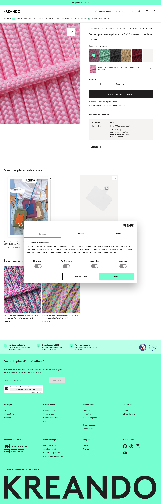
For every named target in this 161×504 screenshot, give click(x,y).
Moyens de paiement (91, 418)
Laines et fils (9, 414)
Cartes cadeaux (89, 425)
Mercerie (7, 418)
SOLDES (84, 19)
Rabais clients (88, 429)
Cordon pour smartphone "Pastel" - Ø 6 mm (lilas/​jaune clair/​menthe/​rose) (60, 317)
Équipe (125, 410)
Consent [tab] (42, 234)
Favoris (46, 421)
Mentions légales (50, 445)
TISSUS (19, 19)
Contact (86, 410)
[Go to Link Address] (80, 2)
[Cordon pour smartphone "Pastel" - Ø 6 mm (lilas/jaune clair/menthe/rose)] (61, 289)
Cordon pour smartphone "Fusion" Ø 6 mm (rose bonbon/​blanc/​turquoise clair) (21, 317)
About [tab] (118, 234)
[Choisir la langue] (132, 11)
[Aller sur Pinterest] (131, 446)
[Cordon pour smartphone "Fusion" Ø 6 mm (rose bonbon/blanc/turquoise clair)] (22, 289)
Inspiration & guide (100, 19)
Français (86, 449)
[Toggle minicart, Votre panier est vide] (154, 11)
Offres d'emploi (129, 414)
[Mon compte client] (139, 11)
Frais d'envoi (88, 414)
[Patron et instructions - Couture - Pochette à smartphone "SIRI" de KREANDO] (29, 207)
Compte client (49, 410)
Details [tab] (80, 234)
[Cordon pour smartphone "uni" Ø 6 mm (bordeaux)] (137, 55)
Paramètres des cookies (53, 456)
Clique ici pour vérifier (25, 389)
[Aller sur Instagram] (138, 446)
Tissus (6, 410)
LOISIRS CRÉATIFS (62, 19)
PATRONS (50, 19)
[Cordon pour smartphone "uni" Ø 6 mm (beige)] (126, 55)
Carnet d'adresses (50, 418)
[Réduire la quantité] (91, 84)
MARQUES (75, 19)
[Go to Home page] (12, 11)
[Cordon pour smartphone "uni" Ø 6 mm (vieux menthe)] (104, 55)
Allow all (116, 277)
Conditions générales (52, 453)
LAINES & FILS (29, 19)
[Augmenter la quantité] (110, 84)
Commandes (48, 414)
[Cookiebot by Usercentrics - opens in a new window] (123, 225)
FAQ (84, 421)
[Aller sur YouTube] (125, 453)
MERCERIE (40, 19)
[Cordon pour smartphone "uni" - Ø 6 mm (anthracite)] (115, 55)
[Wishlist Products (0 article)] (147, 11)
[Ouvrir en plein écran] (40, 73)
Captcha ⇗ (36, 392)
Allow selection (80, 277)
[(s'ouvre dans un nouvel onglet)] (142, 347)
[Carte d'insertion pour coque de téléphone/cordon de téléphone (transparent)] (99, 198)
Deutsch (86, 445)
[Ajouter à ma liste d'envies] (71, 32)
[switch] (66, 266)
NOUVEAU (8, 19)
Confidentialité (49, 449)
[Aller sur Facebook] (125, 446)
